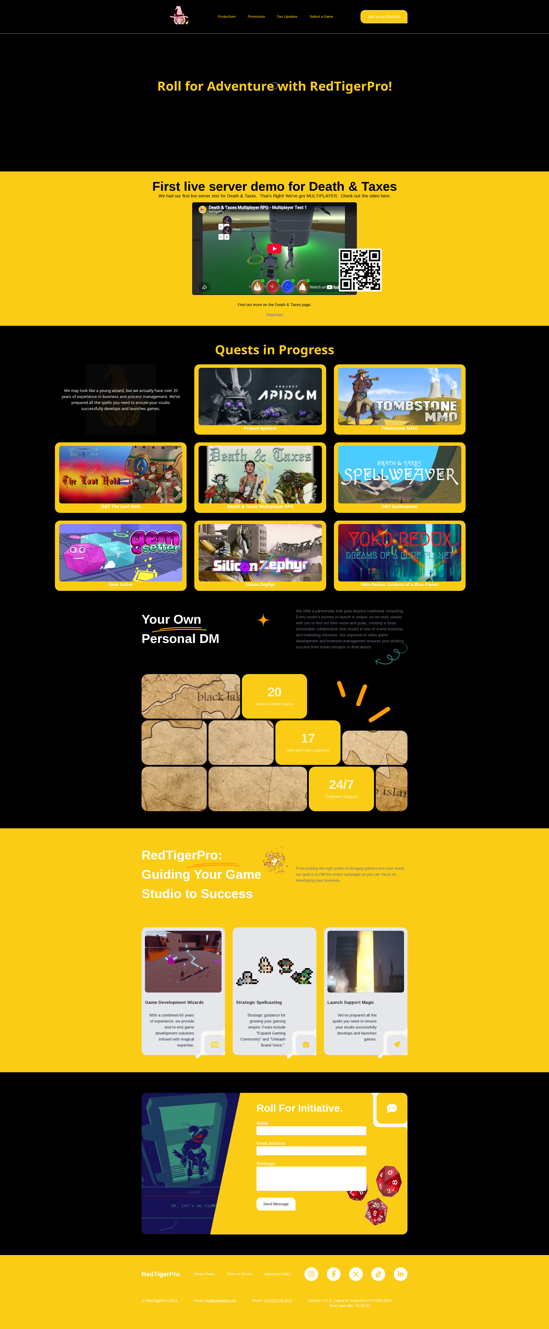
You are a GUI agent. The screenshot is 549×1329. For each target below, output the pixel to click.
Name (262, 1123)
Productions (227, 16)
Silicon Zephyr (260, 584)
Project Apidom (260, 428)
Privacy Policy (204, 1274)
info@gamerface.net (220, 1300)
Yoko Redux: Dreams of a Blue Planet (399, 584)
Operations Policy (277, 1274)
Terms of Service (239, 1274)
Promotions (256, 16)
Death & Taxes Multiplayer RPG (260, 506)
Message (265, 1163)
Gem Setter (121, 584)
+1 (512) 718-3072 (278, 1300)
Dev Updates (287, 16)
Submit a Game (321, 16)
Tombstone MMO (399, 428)
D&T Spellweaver (400, 506)
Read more (274, 314)
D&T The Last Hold (120, 506)
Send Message (276, 1204)
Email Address (270, 1143)
